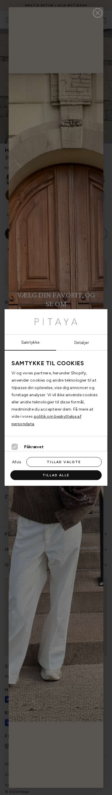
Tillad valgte (64, 462)
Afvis (16, 462)
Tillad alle (56, 475)
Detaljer (81, 342)
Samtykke (30, 342)
